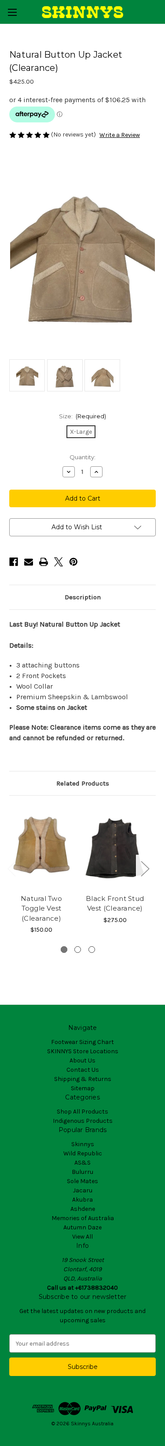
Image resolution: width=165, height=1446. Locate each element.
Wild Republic (82, 1153)
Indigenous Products (83, 1121)
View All (82, 1236)
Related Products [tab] (82, 783)
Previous (11, 868)
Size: (82, 416)
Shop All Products (82, 1111)
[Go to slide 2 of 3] (77, 949)
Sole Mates (82, 1181)
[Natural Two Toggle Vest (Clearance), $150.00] (41, 847)
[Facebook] (13, 562)
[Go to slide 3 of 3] (91, 949)
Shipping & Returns (82, 1079)
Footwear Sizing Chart (82, 1042)
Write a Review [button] (119, 135)
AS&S (82, 1162)
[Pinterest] (73, 562)
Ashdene (82, 1209)
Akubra (82, 1199)
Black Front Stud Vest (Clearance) (115, 903)
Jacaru (82, 1190)
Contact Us (82, 1069)
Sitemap (83, 1088)
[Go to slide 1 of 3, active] (64, 949)
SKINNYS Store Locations (82, 1051)
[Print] (43, 562)
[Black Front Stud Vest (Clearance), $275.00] (115, 847)
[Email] (28, 562)
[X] (58, 562)
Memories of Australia (82, 1218)
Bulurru (82, 1172)
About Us (82, 1060)
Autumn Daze (82, 1227)
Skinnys (82, 1144)
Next (145, 868)
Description (83, 597)
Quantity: (82, 457)
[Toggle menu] (12, 12)
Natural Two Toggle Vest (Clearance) (41, 908)
